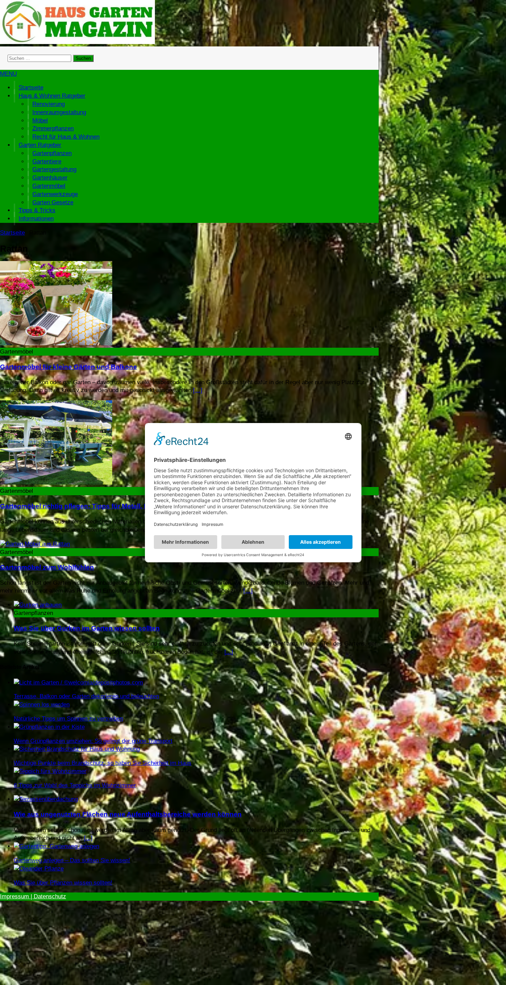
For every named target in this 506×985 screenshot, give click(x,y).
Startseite (31, 87)
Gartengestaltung (54, 169)
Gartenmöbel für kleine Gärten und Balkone (68, 366)
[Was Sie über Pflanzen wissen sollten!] (39, 868)
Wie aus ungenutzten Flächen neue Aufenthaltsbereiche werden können (128, 814)
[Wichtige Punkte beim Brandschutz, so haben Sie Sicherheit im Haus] (77, 749)
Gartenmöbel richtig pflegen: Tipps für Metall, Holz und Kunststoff (103, 506)
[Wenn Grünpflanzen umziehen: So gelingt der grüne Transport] (49, 727)
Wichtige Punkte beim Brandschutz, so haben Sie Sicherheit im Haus (102, 763)
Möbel (40, 120)
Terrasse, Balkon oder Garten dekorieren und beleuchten (86, 696)
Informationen (36, 218)
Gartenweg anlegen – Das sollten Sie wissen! (72, 860)
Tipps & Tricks (37, 210)
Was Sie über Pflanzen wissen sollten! (63, 882)
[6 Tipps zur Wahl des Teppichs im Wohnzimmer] (50, 771)
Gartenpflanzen (52, 153)
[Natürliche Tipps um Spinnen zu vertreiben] (42, 704)
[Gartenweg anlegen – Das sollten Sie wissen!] (56, 846)
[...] (228, 652)
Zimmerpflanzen (53, 128)
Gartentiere (46, 161)
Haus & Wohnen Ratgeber (52, 96)
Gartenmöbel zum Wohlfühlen (47, 567)
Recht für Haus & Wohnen (65, 136)
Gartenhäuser (49, 177)
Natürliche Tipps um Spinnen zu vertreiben (68, 718)
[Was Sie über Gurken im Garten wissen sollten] (38, 605)
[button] (8, 74)
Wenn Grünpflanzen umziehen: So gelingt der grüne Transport (93, 741)
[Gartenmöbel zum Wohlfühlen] (35, 544)
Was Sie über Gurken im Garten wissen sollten (87, 628)
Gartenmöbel (48, 186)
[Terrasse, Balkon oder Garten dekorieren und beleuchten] (78, 682)
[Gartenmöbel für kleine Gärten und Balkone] (56, 343)
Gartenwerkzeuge (55, 194)
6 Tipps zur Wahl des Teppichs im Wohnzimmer (75, 785)
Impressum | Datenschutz (33, 896)
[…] (197, 390)
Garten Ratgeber (40, 145)
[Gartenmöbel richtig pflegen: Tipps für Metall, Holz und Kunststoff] (56, 482)
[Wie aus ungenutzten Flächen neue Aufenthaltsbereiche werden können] (46, 799)
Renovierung (48, 104)
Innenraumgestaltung (59, 112)
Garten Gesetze (52, 202)
